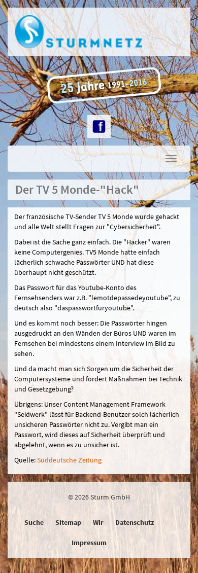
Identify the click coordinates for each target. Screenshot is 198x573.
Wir (98, 522)
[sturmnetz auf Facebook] (99, 126)
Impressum (89, 542)
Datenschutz (134, 522)
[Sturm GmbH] (99, 32)
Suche (34, 522)
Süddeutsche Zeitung (69, 459)
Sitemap (68, 522)
